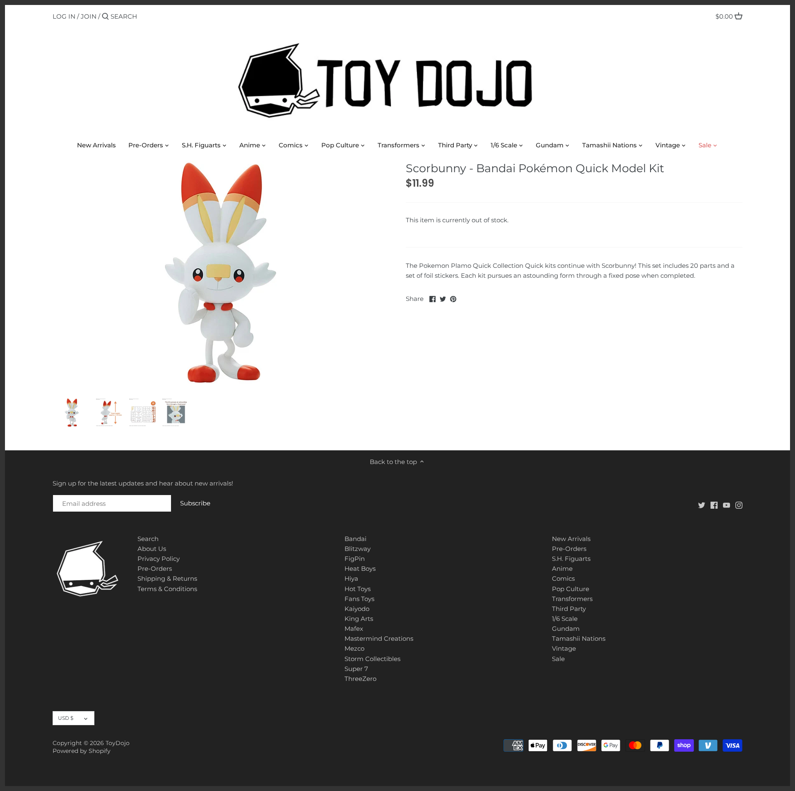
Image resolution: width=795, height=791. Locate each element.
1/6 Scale (565, 619)
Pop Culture (570, 589)
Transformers (572, 599)
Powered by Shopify (82, 751)
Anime (562, 568)
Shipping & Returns (167, 578)
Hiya (351, 578)
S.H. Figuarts (571, 559)
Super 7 (356, 669)
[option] (72, 412)
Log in (64, 16)
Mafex (353, 628)
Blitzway (357, 549)
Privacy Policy (158, 559)
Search (148, 539)
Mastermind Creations (378, 638)
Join (88, 16)
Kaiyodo (356, 609)
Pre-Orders (154, 568)
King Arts (358, 619)
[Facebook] (714, 504)
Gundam (566, 628)
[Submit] (105, 17)
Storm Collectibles (372, 659)
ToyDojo (118, 743)
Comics (563, 578)
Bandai (355, 539)
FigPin (354, 559)
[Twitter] (701, 504)
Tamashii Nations (578, 638)
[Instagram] (738, 504)
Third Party (569, 609)
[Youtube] (726, 504)
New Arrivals (571, 539)
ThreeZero (360, 679)
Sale (558, 659)
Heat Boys (360, 568)
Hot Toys (357, 589)
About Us (151, 549)
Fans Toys (359, 599)
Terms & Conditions (167, 589)
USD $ (65, 718)
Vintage (564, 648)
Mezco (354, 648)
